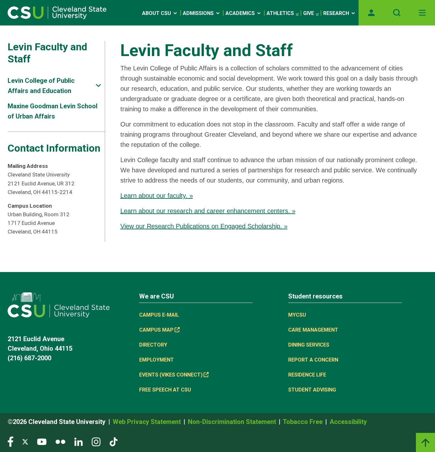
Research (336, 13)
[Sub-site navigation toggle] (98, 85)
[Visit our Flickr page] (60, 441)
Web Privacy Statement (147, 422)
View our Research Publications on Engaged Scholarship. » (204, 226)
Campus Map (156, 330)
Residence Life (307, 375)
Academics (240, 13)
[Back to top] (425, 442)
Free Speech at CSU (165, 390)
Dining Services (308, 345)
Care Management (313, 330)
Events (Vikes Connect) (171, 375)
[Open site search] (397, 12)
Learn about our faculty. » (156, 195)
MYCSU (297, 315)
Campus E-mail (159, 315)
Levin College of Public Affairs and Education (41, 86)
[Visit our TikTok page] (114, 441)
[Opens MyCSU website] (371, 12)
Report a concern (313, 360)
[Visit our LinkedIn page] (78, 441)
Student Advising (312, 390)
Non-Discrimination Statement (233, 422)
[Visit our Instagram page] (96, 441)
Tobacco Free (303, 422)
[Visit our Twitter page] (25, 441)
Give (308, 13)
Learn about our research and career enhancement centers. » (208, 210)
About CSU (156, 13)
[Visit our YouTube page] (41, 441)
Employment (156, 360)
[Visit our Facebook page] (10, 441)
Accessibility (348, 422)
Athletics (280, 13)
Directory (153, 345)
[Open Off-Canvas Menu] (422, 12)
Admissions (198, 13)
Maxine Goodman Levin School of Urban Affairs (52, 111)
